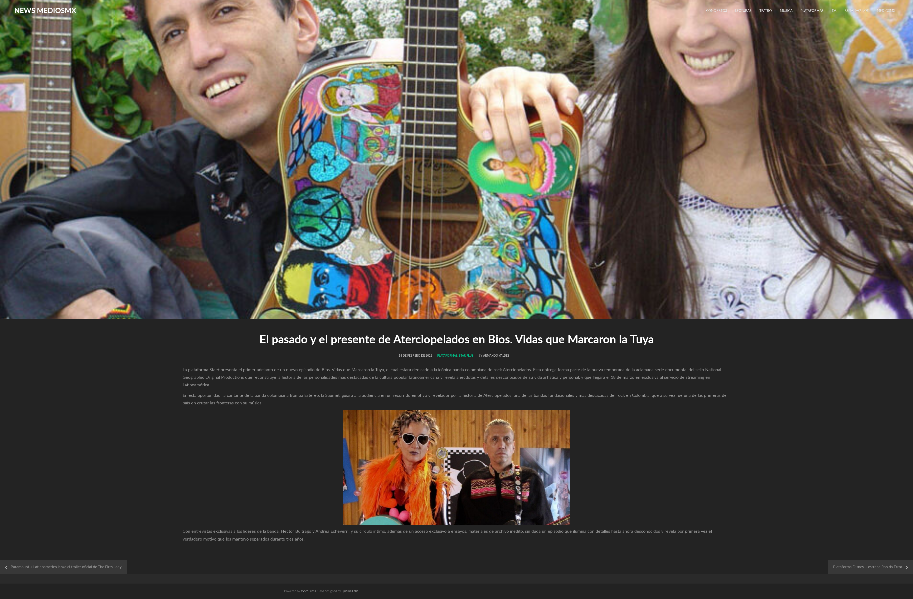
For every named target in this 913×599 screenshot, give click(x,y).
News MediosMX (45, 10)
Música (786, 11)
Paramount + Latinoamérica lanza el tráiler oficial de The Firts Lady (66, 567)
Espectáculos (857, 11)
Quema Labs (350, 591)
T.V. (834, 11)
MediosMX (886, 11)
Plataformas (812, 11)
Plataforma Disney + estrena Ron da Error (867, 567)
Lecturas (743, 11)
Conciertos (716, 11)
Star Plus (466, 355)
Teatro (765, 11)
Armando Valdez (496, 355)
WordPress (308, 591)
